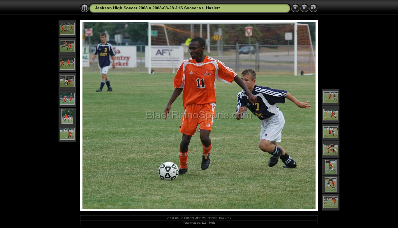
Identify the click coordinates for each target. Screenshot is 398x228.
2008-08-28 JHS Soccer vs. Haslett (186, 8)
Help (212, 222)
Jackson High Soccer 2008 (121, 8)
